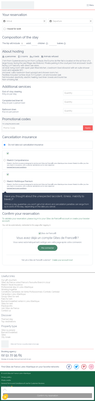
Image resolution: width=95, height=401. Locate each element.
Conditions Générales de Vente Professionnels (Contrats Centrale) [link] (30, 292)
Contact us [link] (6, 310)
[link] (69, 366)
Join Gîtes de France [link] (10, 308)
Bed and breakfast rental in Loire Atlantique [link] (20, 301)
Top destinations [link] (8, 321)
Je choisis (20, 388)
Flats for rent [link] (6, 299)
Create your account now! (62, 260)
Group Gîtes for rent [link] (10, 296)
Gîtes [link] (3, 335)
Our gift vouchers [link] (9, 280)
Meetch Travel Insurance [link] (12, 285)
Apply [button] (88, 128)
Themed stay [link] (7, 319)
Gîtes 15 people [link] (8, 330)
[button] (5, 397)
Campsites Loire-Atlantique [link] (13, 294)
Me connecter (47, 248)
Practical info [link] (6, 306)
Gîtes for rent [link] (7, 303)
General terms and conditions (16, 167)
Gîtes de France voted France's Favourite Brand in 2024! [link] (25, 282)
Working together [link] (9, 289)
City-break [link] (6, 337)
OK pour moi (38, 388)
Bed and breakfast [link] (9, 332)
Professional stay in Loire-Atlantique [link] (17, 287)
